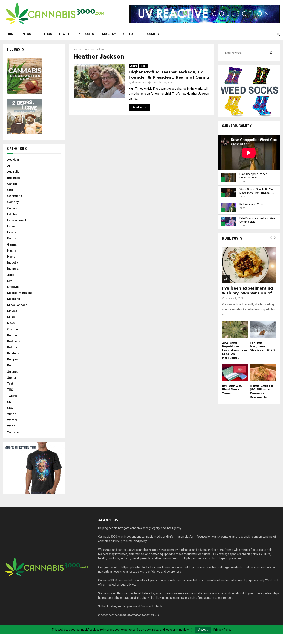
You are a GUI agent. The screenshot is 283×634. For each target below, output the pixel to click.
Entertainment (16, 220)
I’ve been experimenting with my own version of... (248, 290)
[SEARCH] (271, 53)
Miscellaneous (17, 305)
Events (11, 232)
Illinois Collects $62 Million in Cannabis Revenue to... (261, 391)
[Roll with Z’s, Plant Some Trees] (235, 372)
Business (13, 178)
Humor (12, 256)
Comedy (153, 34)
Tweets (12, 395)
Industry (108, 34)
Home (11, 34)
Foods (11, 238)
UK (9, 402)
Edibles (12, 214)
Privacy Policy (222, 629)
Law (9, 280)
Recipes (12, 359)
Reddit (11, 365)
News (27, 34)
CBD (10, 190)
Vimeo (11, 414)
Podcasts (13, 341)
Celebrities (14, 196)
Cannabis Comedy (237, 125)
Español (12, 226)
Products (86, 34)
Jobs (10, 274)
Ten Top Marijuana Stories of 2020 (262, 346)
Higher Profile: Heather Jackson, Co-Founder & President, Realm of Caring (169, 74)
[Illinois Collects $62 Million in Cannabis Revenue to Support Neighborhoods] (263, 372)
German (12, 244)
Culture (129, 34)
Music (11, 317)
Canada (12, 184)
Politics (45, 34)
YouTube (13, 432)
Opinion (12, 329)
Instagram (14, 268)
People (143, 66)
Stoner (11, 377)
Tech (10, 383)
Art (9, 165)
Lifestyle (13, 286)
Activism (13, 159)
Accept (203, 629)
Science (12, 371)
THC (10, 389)
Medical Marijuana (20, 292)
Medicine (13, 299)
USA (10, 408)
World (11, 426)
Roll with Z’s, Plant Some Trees (232, 389)
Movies (12, 311)
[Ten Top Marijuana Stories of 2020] (263, 329)
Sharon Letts (139, 82)
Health (64, 34)
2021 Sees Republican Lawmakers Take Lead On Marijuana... (234, 350)
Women (12, 420)
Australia (13, 171)
